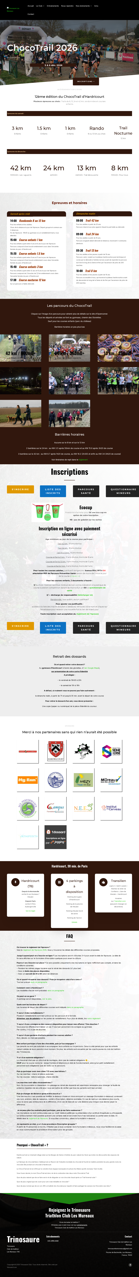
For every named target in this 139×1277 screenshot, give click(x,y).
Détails (74, 922)
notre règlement (93, 1018)
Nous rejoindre (67, 6)
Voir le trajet (30, 911)
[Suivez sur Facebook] (130, 1265)
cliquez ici (75, 576)
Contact (31, 14)
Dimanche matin (85, 213)
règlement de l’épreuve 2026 (34, 950)
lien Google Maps (91, 668)
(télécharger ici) (85, 595)
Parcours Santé (86, 491)
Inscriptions (85, 81)
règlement (83, 460)
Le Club (39, 6)
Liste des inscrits (53, 491)
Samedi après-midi (20, 214)
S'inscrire (20, 489)
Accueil (31, 6)
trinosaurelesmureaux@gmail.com (120, 1248)
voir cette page (53, 1241)
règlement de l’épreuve (87, 614)
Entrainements (53, 6)
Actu (96, 6)
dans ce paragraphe (39, 982)
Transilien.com (120, 901)
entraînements (82, 1225)
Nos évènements (83, 6)
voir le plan (46, 999)
